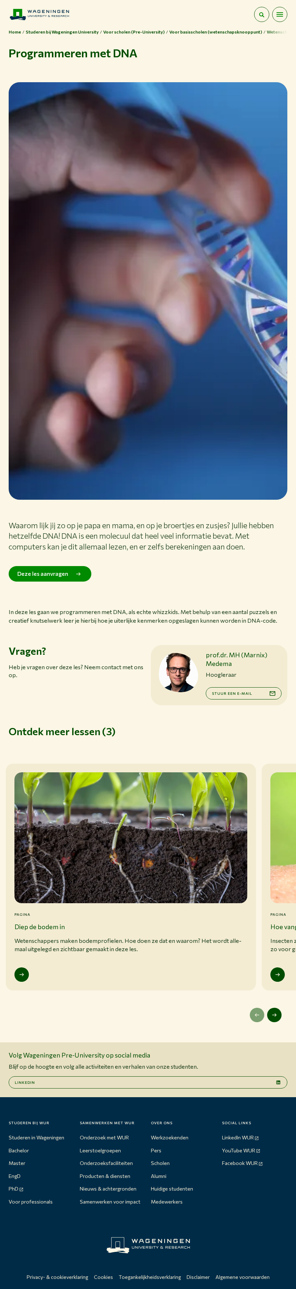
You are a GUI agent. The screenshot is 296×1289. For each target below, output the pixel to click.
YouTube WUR (238, 1150)
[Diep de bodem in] (21, 974)
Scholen (160, 1163)
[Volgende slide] (274, 1015)
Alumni (158, 1176)
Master (17, 1163)
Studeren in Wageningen (36, 1137)
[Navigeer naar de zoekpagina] (261, 14)
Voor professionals (31, 1201)
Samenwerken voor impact (110, 1201)
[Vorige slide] (257, 1015)
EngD (15, 1176)
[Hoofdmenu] (279, 14)
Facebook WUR (240, 1163)
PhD (13, 1189)
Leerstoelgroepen (100, 1150)
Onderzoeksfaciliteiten (106, 1163)
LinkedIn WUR (238, 1137)
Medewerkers (167, 1201)
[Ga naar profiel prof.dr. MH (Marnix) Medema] (178, 672)
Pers (156, 1150)
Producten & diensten (105, 1176)
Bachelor (19, 1150)
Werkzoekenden (169, 1137)
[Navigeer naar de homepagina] (39, 14)
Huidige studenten (172, 1189)
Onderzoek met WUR (104, 1137)
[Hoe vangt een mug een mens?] (277, 974)
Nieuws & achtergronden (108, 1189)
